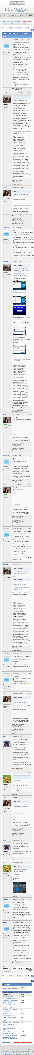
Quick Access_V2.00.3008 (19, 813)
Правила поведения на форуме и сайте (23, 1042)
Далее (29, 27)
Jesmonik (5, 899)
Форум (30, 15)
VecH (4, 736)
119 (17, 27)
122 (26, 27)
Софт (22, 15)
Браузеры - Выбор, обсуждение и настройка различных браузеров (11, 1024)
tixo (4, 773)
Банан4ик (6, 227)
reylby (4, 187)
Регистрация (20, 3)
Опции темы (26, 33)
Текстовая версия (6, 1042)
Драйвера (13, 15)
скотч (21, 489)
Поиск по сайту (9, 1054)
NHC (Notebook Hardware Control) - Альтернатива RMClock (9, 1019)
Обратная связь (24, 1054)
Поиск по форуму (27, 21)
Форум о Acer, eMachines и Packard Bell (11, 21)
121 (23, 27)
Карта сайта (17, 1054)
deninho (5, 922)
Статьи (4, 15)
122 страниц (5, 27)
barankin (5, 92)
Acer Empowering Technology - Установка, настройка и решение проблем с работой (10, 1037)
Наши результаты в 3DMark (10, 1000)
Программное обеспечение (21, 23)
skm (4, 39)
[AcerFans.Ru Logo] (17, 9)
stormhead (6, 528)
